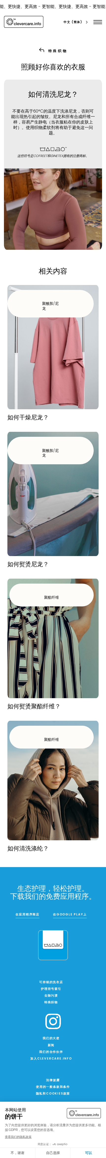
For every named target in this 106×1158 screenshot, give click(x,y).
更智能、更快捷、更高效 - (62, 7)
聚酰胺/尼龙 (50, 306)
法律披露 (53, 1080)
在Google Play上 (70, 914)
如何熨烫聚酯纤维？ (34, 707)
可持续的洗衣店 (51, 982)
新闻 (51, 1045)
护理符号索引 (51, 989)
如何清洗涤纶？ (28, 849)
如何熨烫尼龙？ (28, 565)
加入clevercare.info (51, 1058)
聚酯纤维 (51, 598)
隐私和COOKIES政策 (53, 1093)
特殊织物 (51, 1002)
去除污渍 (51, 995)
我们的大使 (51, 1038)
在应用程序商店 (27, 914)
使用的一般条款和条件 (53, 1087)
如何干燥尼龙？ (28, 418)
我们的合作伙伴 (51, 1052)
